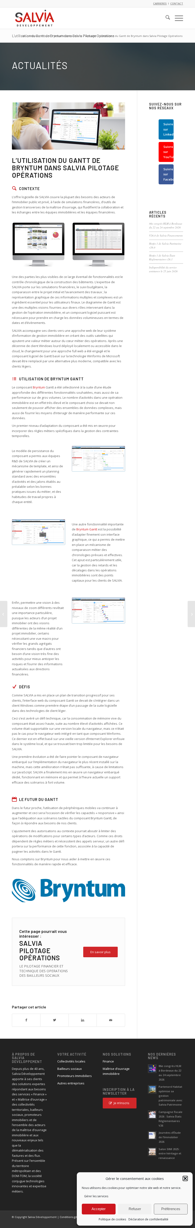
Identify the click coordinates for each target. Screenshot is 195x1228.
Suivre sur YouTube (168, 152)
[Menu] (176, 18)
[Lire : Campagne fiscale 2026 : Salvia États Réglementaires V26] (152, 1114)
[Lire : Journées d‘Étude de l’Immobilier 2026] (152, 1135)
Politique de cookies (112, 1219)
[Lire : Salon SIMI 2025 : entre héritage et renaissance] (152, 1151)
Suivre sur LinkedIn (168, 129)
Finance (108, 1061)
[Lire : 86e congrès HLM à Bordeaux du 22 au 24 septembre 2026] (152, 1068)
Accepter (99, 1209)
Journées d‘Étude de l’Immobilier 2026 (170, 1137)
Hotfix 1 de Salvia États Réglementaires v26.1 (162, 257)
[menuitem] (165, 18)
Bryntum (39, 387)
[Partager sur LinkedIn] (83, 1020)
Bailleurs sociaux (69, 1069)
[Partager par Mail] (111, 1020)
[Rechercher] (165, 18)
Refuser (135, 1209)
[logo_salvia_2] (34, 18)
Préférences (170, 1209)
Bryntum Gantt (86, 529)
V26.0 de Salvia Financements (166, 235)
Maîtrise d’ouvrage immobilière (116, 1071)
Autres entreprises (70, 1083)
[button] (185, 1178)
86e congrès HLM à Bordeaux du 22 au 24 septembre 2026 (165, 225)
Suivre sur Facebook (168, 174)
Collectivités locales (71, 1061)
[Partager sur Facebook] (26, 1020)
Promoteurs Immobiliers (74, 1076)
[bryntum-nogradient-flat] (68, 891)
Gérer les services (96, 1196)
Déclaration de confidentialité (148, 1219)
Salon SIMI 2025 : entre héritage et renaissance (170, 1153)
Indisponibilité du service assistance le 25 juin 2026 (163, 269)
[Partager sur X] (54, 1020)
